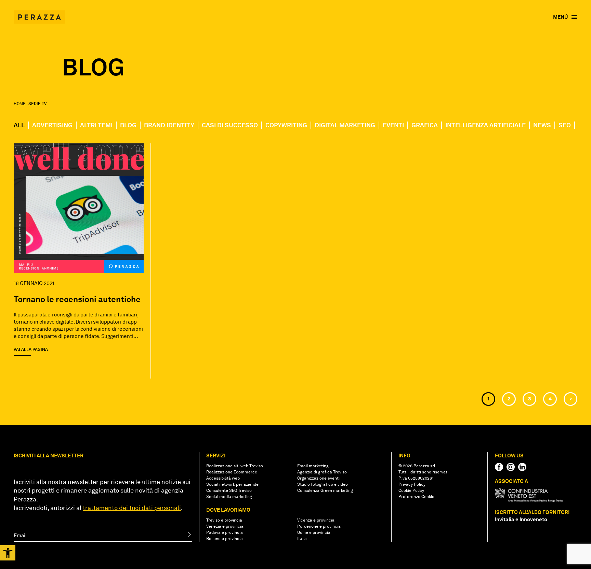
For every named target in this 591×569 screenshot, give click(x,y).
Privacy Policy (411, 484)
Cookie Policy (411, 490)
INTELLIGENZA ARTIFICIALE (485, 125)
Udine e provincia (313, 532)
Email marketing (313, 466)
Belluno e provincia (224, 538)
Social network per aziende (232, 484)
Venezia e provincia (225, 526)
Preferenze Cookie (416, 496)
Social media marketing (229, 496)
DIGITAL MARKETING (345, 125)
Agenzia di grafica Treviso (322, 472)
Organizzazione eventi (318, 478)
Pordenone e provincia (319, 526)
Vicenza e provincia (315, 520)
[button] (8, 553)
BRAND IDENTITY (169, 125)
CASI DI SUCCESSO (230, 125)
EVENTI (393, 125)
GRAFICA (424, 125)
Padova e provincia (224, 532)
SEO (565, 125)
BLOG (128, 125)
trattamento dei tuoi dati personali (132, 507)
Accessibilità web (223, 478)
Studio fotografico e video (322, 484)
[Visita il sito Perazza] (39, 14)
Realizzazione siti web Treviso (234, 466)
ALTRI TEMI (96, 125)
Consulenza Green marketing (325, 490)
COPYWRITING (286, 125)
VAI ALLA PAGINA (31, 349)
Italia (302, 538)
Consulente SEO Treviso (229, 490)
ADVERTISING (52, 125)
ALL (19, 125)
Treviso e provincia (224, 520)
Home (19, 103)
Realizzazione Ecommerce (231, 472)
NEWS (542, 125)
